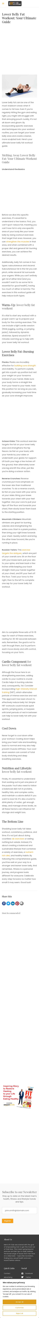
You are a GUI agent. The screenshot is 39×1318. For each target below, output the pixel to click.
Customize (19, 1308)
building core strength (25, 365)
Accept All (19, 1302)
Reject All (19, 1313)
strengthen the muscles (17, 241)
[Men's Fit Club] (15, 3)
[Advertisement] (19, 49)
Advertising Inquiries (8, 1278)
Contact (7, 1273)
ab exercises (18, 838)
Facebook (29, 1273)
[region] (19, 1298)
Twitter (28, 1277)
